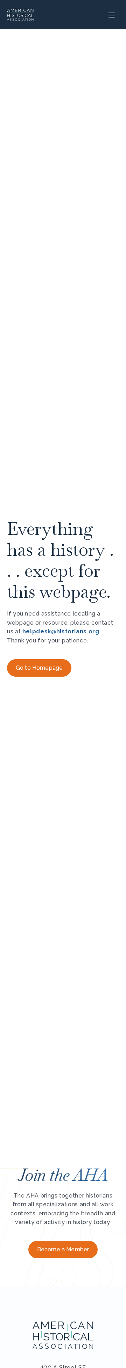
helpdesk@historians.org (60, 631)
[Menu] (111, 14)
